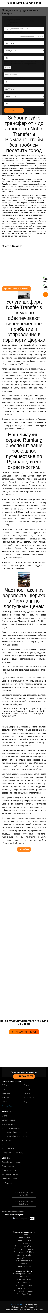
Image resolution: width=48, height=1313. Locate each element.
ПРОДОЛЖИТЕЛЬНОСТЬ (14, 78)
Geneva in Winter (24, 1277)
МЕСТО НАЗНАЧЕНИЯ (13, 32)
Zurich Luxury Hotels (24, 1285)
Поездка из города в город (12, 1153)
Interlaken (5, 1097)
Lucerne (27, 1093)
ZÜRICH (5, 1085)
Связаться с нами (9, 1120)
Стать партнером (9, 1124)
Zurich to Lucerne (24, 1240)
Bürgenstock (29, 1097)
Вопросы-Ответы (9, 1148)
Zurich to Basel (24, 1238)
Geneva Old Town (24, 1280)
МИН (6, 54)
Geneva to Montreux (24, 1261)
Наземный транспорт (10, 1178)
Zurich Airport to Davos (24, 1246)
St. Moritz (24, 1235)
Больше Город (8, 1106)
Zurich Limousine (24, 1267)
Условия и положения (11, 1128)
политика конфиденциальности (15, 1132)
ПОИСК (7, 68)
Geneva (27, 1089)
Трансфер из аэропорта (11, 1162)
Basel (4, 1089)
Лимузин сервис (8, 1166)
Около (4, 1116)
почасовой (34, 21)
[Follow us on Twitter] (3, 1185)
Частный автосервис (10, 1174)
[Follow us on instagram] (10, 1185)
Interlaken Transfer (24, 1255)
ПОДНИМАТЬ (9, 25)
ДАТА (6, 39)
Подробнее (7, 864)
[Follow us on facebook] (7, 1185)
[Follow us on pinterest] (14, 1185)
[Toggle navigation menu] (4, 3)
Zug (25, 1102)
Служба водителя (9, 1170)
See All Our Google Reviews (24, 1032)
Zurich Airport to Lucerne (24, 1249)
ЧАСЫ (6, 47)
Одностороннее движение (13, 21)
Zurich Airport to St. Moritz (24, 1252)
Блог (4, 1144)
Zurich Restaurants (24, 1288)
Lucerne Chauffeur (24, 1258)
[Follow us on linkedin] (17, 1185)
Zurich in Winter (24, 1282)
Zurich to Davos (24, 1243)
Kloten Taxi (24, 1264)
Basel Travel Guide (24, 1294)
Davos (26, 1085)
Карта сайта (7, 1140)
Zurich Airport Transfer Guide (24, 1274)
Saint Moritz (6, 1093)
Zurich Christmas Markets (24, 1291)
